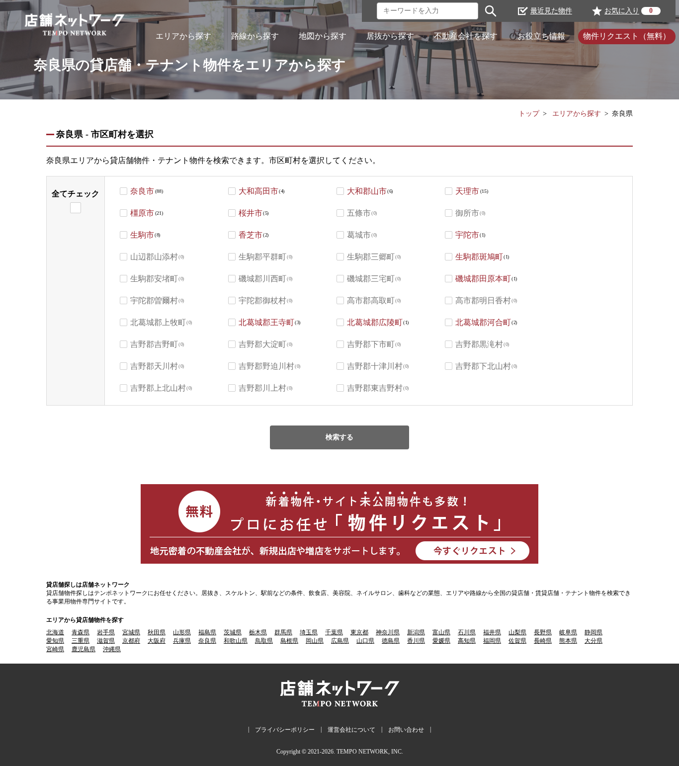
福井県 (492, 632)
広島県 (340, 640)
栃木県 (258, 632)
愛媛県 (441, 640)
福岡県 (492, 640)
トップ (528, 113)
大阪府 (157, 640)
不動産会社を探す (466, 36)
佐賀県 (517, 640)
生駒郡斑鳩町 (479, 257)
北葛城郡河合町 (483, 322)
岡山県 (315, 640)
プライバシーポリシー (285, 729)
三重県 (80, 640)
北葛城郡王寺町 (266, 322)
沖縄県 (112, 649)
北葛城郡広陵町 (375, 322)
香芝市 (250, 235)
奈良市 (142, 191)
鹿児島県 (83, 649)
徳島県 (391, 640)
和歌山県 (236, 640)
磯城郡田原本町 (483, 278)
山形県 (182, 632)
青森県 (80, 632)
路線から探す (255, 36)
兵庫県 (182, 640)
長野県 (543, 632)
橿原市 (142, 213)
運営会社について (351, 729)
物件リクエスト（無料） (627, 36)
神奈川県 (388, 632)
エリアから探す (183, 36)
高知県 (467, 640)
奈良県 (207, 640)
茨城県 (233, 632)
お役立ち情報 (541, 36)
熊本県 (568, 640)
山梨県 (517, 632)
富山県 (441, 632)
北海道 (55, 632)
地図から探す (322, 36)
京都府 (131, 640)
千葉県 (334, 632)
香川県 (416, 640)
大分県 (593, 640)
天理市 (467, 191)
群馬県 (283, 632)
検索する (339, 437)
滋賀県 (106, 640)
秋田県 (157, 632)
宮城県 (131, 632)
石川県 (467, 632)
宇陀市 (467, 235)
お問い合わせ (406, 729)
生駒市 (142, 235)
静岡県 (593, 632)
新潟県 (416, 632)
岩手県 (106, 632)
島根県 (289, 640)
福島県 (207, 632)
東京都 (359, 632)
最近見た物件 (551, 10)
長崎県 (543, 640)
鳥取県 (264, 640)
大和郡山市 (367, 191)
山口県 (365, 640)
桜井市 (250, 213)
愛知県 (55, 640)
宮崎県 (55, 649)
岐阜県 (568, 632)
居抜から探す (390, 36)
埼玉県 (309, 632)
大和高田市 (258, 191)
